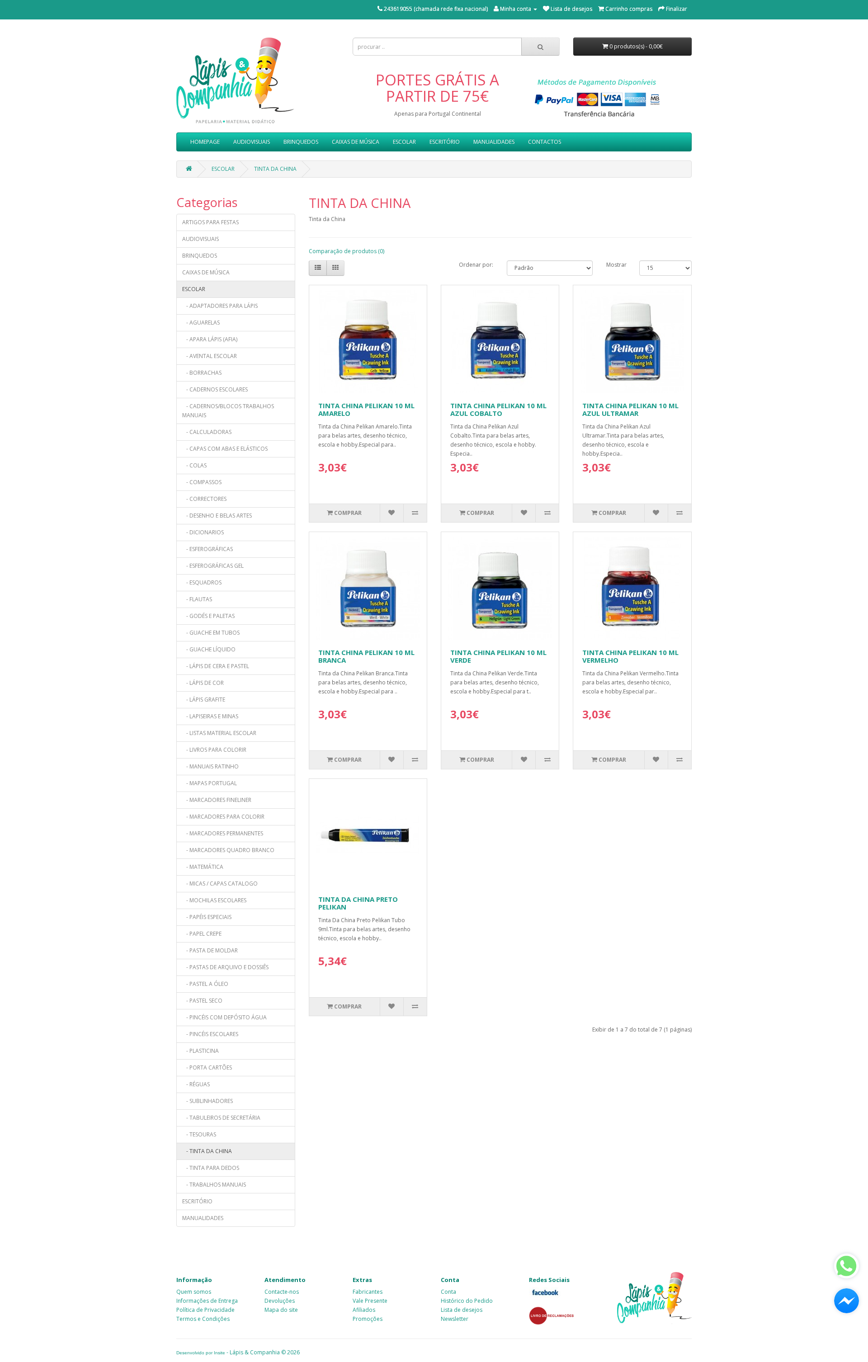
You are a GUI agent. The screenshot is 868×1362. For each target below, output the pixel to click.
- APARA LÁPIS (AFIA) (209, 339)
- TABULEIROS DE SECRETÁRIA (221, 1118)
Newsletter (454, 1319)
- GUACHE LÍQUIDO (209, 649)
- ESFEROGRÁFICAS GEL (213, 566)
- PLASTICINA (200, 1051)
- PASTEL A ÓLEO (205, 984)
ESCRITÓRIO (444, 142)
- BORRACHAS (202, 373)
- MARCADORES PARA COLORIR (223, 816)
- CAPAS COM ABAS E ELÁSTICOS (225, 448)
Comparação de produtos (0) (346, 251)
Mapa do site (281, 1310)
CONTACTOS (544, 142)
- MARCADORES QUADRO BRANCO (228, 850)
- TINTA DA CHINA (207, 1151)
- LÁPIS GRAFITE (203, 699)
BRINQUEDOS (300, 142)
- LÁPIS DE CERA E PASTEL (215, 666)
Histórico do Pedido (467, 1301)
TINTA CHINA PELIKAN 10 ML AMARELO (366, 409)
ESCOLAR (404, 142)
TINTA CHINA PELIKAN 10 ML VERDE (498, 656)
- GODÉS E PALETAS (208, 616)
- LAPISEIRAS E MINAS (210, 716)
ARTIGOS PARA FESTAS (210, 222)
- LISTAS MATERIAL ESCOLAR (219, 733)
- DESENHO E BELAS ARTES (217, 515)
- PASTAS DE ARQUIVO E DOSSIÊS (225, 967)
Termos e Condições (203, 1319)
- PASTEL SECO (202, 1000)
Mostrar (616, 265)
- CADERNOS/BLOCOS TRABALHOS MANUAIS (228, 410)
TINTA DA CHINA (275, 169)
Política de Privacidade (205, 1310)
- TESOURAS (199, 1134)
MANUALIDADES (493, 142)
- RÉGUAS (196, 1084)
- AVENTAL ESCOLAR (209, 356)
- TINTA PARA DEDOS (210, 1168)
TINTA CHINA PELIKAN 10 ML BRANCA (366, 656)
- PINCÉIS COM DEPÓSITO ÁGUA (224, 1017)
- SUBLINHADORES (207, 1101)
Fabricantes (367, 1292)
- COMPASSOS (202, 482)
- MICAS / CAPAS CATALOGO (220, 883)
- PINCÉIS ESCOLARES (210, 1034)
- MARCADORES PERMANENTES (222, 833)
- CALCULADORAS (206, 432)
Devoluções (279, 1301)
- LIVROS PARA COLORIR (214, 750)
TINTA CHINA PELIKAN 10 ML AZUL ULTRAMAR (630, 409)
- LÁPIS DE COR (203, 683)
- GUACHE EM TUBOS (211, 632)
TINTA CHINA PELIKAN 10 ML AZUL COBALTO (498, 409)
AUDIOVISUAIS (251, 142)
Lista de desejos (461, 1310)
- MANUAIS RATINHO (210, 766)
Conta (448, 1292)
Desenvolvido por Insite (200, 1352)
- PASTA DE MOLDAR (210, 950)
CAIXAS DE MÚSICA (355, 142)
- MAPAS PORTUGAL (209, 783)
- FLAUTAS (197, 599)
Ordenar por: (476, 265)
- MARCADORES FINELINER (216, 800)
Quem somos (193, 1292)
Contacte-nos (281, 1292)
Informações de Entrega (207, 1301)
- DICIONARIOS (203, 532)
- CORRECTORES (204, 499)
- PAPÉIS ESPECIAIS (206, 917)
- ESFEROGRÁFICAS (207, 549)
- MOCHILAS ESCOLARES (214, 900)
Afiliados (364, 1310)
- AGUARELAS (201, 322)
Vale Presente (370, 1301)
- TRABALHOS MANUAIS (214, 1184)
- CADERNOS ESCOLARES (215, 389)
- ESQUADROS (202, 582)
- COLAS (194, 465)
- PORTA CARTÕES (207, 1067)
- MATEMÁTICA (202, 867)
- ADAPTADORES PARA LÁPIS (220, 306)
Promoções (367, 1319)
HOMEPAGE (205, 142)
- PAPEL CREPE (202, 934)
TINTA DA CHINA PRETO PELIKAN (358, 903)
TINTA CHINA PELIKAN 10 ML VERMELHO (630, 656)
